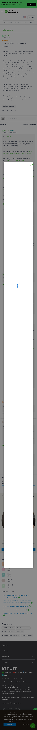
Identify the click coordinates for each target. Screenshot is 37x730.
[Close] (31, 164)
